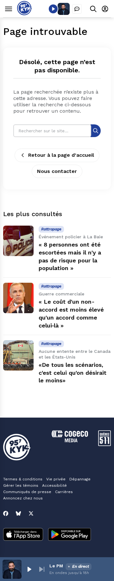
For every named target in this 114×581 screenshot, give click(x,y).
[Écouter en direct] (53, 9)
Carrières (64, 492)
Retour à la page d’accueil (61, 155)
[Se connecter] (105, 8)
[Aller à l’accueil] (24, 13)
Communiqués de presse (27, 492)
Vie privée (56, 479)
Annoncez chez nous (23, 498)
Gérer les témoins (20, 485)
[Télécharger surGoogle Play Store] (69, 535)
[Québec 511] (104, 444)
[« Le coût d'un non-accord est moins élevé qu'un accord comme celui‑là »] (18, 298)
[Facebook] (5, 513)
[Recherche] (96, 130)
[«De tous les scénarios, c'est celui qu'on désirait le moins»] (18, 355)
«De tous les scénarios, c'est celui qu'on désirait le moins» (72, 372)
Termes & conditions (22, 479)
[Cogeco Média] (70, 441)
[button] (29, 569)
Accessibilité (54, 485)
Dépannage (80, 479)
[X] (31, 513)
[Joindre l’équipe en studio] (77, 9)
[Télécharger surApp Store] (23, 535)
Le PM (56, 565)
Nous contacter (57, 171)
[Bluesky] (18, 513)
